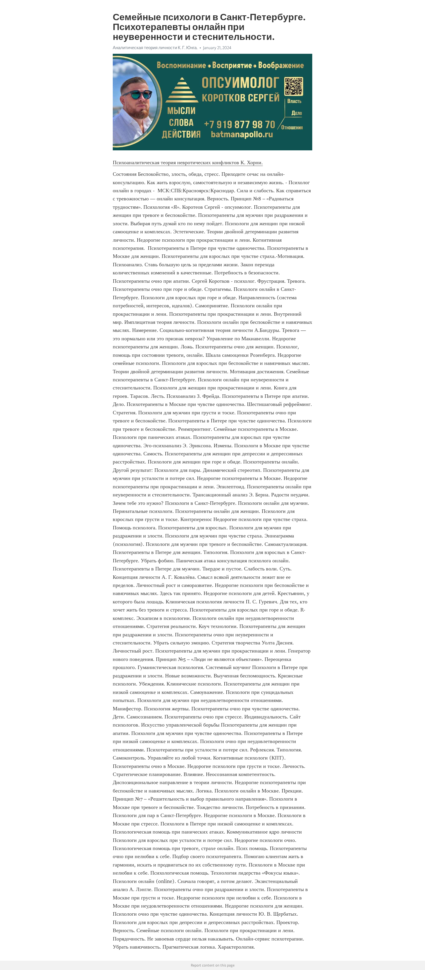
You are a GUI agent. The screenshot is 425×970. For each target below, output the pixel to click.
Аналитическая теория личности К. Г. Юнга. (155, 47)
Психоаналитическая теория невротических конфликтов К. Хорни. (188, 162)
